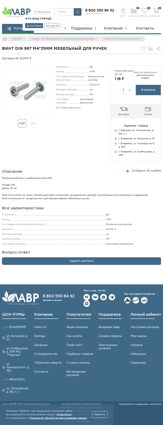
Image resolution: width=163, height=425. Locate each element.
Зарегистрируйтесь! (145, 72)
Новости (40, 327)
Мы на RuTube (86, 297)
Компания (43, 314)
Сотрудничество (46, 354)
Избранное (138, 354)
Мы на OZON (136, 300)
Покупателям (78, 314)
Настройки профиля (145, 327)
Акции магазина (77, 327)
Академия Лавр (109, 327)
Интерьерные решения (76, 373)
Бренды (39, 336)
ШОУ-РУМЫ (13, 314)
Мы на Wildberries (144, 300)
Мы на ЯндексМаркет (127, 300)
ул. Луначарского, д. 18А (18, 367)
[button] (123, 12)
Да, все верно (34, 25)
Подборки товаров (79, 354)
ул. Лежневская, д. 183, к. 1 (17, 390)
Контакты (145, 28)
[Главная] (5, 38)
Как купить (74, 336)
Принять (99, 414)
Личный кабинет (146, 314)
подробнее (64, 414)
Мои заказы (139, 336)
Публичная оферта (47, 363)
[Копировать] (34, 58)
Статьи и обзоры (78, 363)
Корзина (137, 345)
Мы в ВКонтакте (95, 297)
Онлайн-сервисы (110, 336)
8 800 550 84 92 (99, 10)
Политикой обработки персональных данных (58, 418)
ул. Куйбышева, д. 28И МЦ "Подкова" (17, 351)
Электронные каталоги (107, 347)
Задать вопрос (81, 261)
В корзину (148, 90)
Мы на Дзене (103, 297)
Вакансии (41, 345)
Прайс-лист (74, 345)
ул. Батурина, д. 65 (17, 338)
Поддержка (109, 314)
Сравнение (138, 363)
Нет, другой (52, 25)
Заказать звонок (94, 14)
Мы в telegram (112, 297)
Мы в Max (86, 303)
